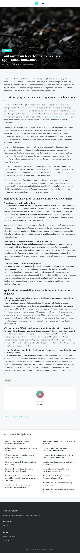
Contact (6, 540)
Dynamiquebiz (10, 510)
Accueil (6, 73)
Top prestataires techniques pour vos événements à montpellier (56, 477)
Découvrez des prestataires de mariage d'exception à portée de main (19, 470)
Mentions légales (9, 536)
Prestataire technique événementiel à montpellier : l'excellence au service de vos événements (20, 478)
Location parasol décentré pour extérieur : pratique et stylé (58, 463)
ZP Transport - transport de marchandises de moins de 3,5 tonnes (58, 491)
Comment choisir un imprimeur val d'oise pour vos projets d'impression (58, 456)
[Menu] (43, 3)
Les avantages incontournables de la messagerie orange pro (56, 470)
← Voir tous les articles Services (16, 417)
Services (7, 50)
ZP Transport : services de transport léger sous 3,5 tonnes (58, 484)
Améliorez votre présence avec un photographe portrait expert (17, 442)
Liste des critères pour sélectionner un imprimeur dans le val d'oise (57, 449)
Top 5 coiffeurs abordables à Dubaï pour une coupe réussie (59, 442)
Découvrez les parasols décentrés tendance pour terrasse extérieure (20, 463)
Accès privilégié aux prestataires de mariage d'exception (21, 449)
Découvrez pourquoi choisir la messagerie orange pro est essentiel (20, 456)
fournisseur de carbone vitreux (58, 117)
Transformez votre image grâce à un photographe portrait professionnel (18, 486)
